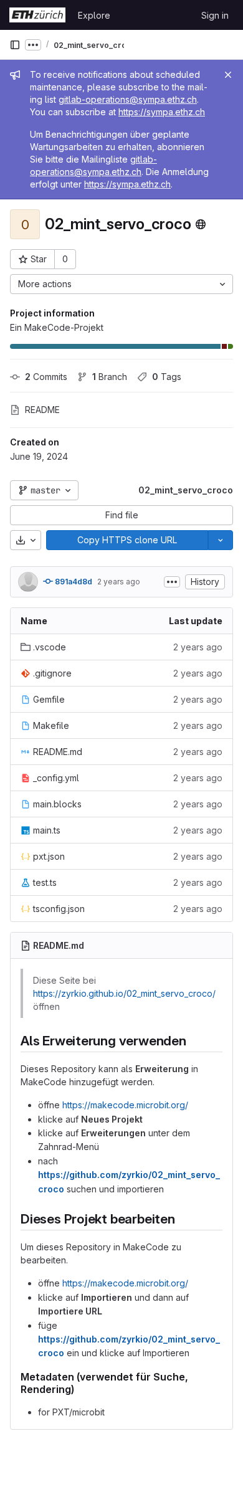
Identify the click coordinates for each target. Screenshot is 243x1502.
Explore (94, 15)
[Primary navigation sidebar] (15, 45)
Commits (46, 376)
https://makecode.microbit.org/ (125, 1105)
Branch (109, 376)
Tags (166, 376)
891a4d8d (72, 581)
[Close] (228, 74)
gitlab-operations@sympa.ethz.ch (128, 99)
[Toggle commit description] (172, 581)
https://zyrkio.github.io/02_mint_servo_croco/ (124, 993)
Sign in (215, 15)
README (42, 409)
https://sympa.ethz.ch (161, 112)
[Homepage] (37, 15)
